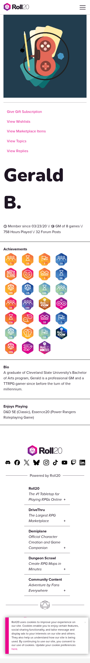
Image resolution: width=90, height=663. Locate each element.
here (14, 649)
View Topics (16, 141)
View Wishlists (18, 121)
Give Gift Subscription (24, 111)
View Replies (17, 151)
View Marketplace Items (26, 131)
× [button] (85, 622)
